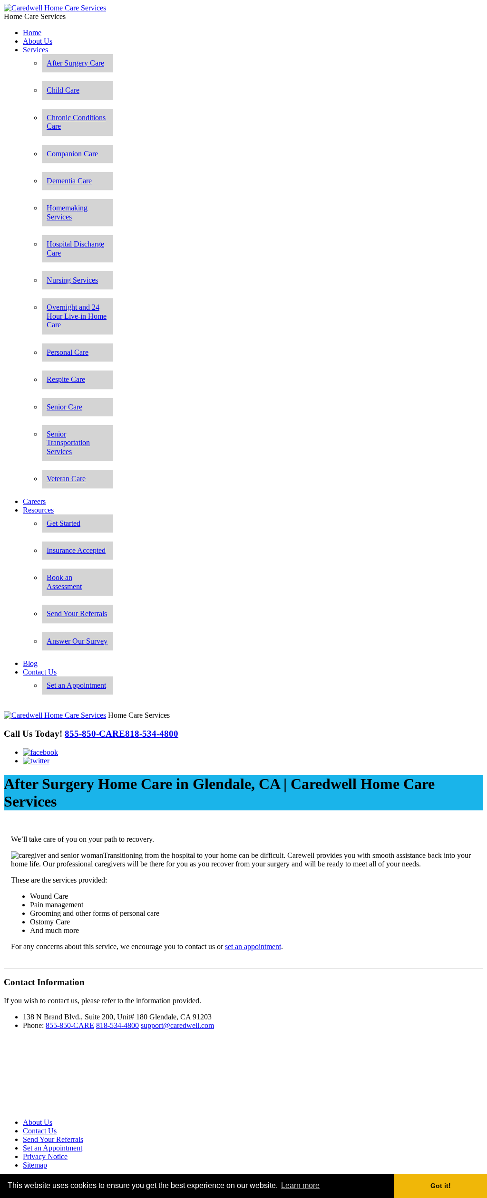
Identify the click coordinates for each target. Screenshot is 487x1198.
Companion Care (72, 154)
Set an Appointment (76, 685)
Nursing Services (72, 280)
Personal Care (67, 352)
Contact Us (40, 672)
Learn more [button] (300, 1185)
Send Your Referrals (77, 613)
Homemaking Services (67, 212)
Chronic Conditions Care (76, 122)
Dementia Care (69, 181)
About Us (37, 41)
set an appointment (253, 946)
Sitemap (35, 1165)
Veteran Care (66, 479)
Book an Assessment (64, 581)
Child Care (63, 90)
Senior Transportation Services (68, 443)
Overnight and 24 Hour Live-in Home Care (77, 316)
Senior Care (64, 407)
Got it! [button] (440, 1185)
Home (32, 33)
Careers (34, 501)
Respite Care (66, 379)
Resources (38, 510)
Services (35, 50)
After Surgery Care (75, 63)
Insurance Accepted (76, 550)
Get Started (63, 523)
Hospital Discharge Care (75, 248)
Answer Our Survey (77, 641)
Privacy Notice (45, 1156)
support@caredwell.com (177, 1025)
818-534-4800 (117, 1025)
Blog (30, 663)
